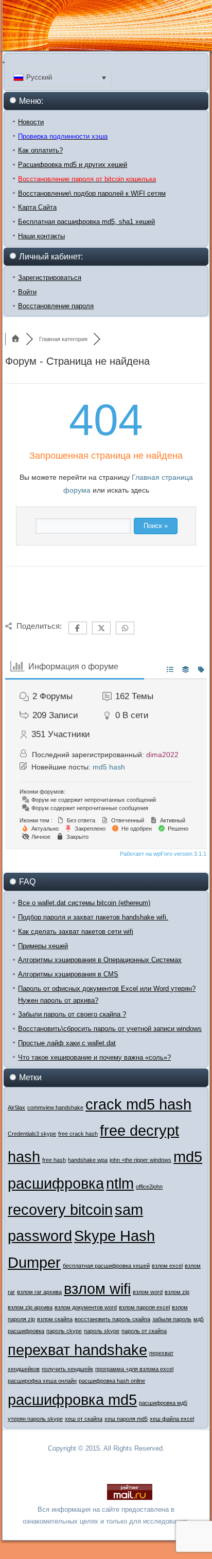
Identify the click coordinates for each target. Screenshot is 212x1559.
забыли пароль (171, 1319)
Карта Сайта (37, 207)
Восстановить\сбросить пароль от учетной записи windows (110, 1028)
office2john (149, 1187)
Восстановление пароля (56, 306)
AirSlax (16, 1107)
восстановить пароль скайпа (112, 1319)
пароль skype (101, 1331)
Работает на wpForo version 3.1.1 (162, 854)
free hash (54, 1160)
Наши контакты (41, 236)
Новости (31, 122)
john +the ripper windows (140, 1160)
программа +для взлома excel (134, 1369)
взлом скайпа (55, 1319)
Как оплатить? (40, 150)
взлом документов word (86, 1307)
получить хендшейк (67, 1369)
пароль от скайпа (144, 1331)
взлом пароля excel (144, 1307)
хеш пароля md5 (126, 1419)
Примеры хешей (43, 946)
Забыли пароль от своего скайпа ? (72, 1014)
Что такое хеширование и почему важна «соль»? (94, 1057)
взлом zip (177, 1292)
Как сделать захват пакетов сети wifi (75, 931)
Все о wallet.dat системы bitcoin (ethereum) (84, 903)
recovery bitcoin (60, 1209)
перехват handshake (77, 1349)
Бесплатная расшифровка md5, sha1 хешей (86, 222)
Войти (27, 292)
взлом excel (167, 1266)
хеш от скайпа (83, 1419)
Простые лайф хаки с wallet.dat (67, 1043)
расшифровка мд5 (163, 1403)
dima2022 (162, 754)
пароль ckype (64, 1331)
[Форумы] (15, 339)
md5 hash (109, 767)
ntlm (120, 1183)
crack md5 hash (138, 1104)
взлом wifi (97, 1288)
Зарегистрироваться (49, 277)
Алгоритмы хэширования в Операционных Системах (100, 960)
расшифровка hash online (112, 1381)
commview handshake (55, 1107)
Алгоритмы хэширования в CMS (68, 974)
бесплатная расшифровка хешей (106, 1266)
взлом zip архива (30, 1307)
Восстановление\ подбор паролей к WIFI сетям (92, 193)
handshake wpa (88, 1160)
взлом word (148, 1292)
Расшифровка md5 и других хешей (72, 164)
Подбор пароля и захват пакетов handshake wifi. (93, 917)
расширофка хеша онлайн (42, 1381)
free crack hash (78, 1134)
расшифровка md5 (72, 1399)
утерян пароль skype (35, 1419)
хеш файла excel (172, 1419)
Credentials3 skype (32, 1134)
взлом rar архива (39, 1292)
